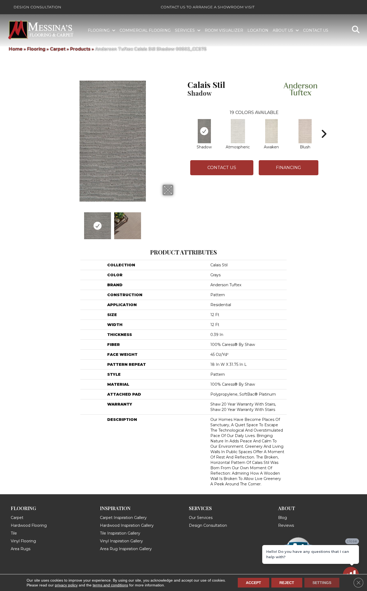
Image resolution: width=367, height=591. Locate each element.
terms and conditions (110, 585)
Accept (253, 583)
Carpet (58, 49)
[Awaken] (271, 131)
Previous (48, 223)
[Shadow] (204, 131)
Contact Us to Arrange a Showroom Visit (207, 7)
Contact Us (221, 167)
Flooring (36, 49)
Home (16, 49)
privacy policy (66, 585)
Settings (321, 583)
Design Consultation (37, 7)
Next (176, 223)
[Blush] (305, 131)
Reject (286, 583)
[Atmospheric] (237, 131)
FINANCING (288, 167)
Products (80, 49)
